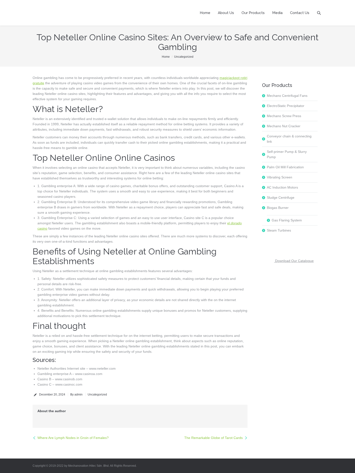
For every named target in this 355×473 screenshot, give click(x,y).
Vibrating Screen (279, 177)
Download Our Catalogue (294, 261)
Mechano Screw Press (284, 116)
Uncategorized (183, 56)
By (76, 394)
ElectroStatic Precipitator (285, 106)
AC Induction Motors (282, 187)
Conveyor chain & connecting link (289, 138)
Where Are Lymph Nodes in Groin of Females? (73, 438)
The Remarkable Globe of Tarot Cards (213, 438)
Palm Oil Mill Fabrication (285, 167)
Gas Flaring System (287, 220)
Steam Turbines (279, 230)
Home (166, 56)
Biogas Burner (278, 208)
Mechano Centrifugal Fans (287, 96)
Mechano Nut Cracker (283, 126)
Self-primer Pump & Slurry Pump (287, 154)
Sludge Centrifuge (280, 197)
